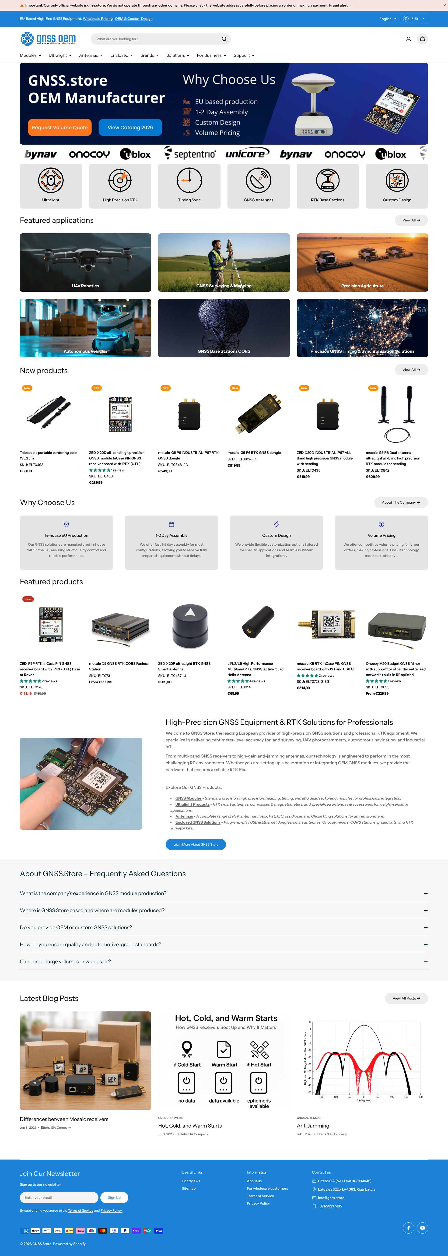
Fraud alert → (340, 5)
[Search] (224, 39)
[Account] (408, 39)
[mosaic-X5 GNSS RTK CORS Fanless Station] (120, 625)
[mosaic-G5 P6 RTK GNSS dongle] (259, 414)
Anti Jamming (313, 1126)
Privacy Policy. (111, 1210)
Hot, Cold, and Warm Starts (190, 1126)
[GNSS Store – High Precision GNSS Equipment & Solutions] (49, 38)
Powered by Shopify (69, 1244)
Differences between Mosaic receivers (64, 1119)
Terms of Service (80, 1210)
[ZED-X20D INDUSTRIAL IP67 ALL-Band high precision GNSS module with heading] (328, 414)
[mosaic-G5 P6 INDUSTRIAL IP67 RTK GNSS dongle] (189, 414)
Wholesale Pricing (98, 18)
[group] (224, 104)
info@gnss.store (331, 1198)
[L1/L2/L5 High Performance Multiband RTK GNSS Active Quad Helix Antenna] (259, 625)
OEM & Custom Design (134, 18)
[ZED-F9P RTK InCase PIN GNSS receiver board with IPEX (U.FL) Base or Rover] (51, 625)
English (385, 19)
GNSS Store (41, 1244)
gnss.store (96, 5)
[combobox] (161, 39)
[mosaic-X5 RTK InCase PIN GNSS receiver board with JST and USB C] (328, 625)
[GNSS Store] (64, 153)
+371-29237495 (330, 1206)
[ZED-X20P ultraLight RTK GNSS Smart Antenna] (189, 625)
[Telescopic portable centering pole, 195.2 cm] (51, 414)
